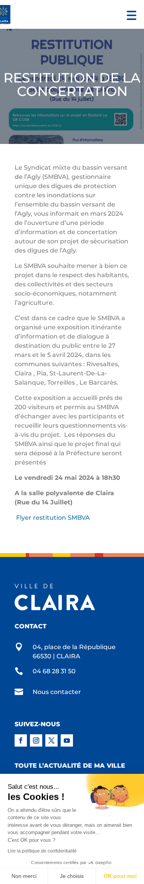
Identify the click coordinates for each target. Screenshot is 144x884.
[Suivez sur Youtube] (67, 740)
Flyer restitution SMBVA (53, 517)
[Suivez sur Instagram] (36, 740)
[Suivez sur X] (51, 740)
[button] (129, 14)
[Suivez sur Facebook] (21, 740)
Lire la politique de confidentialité (42, 851)
